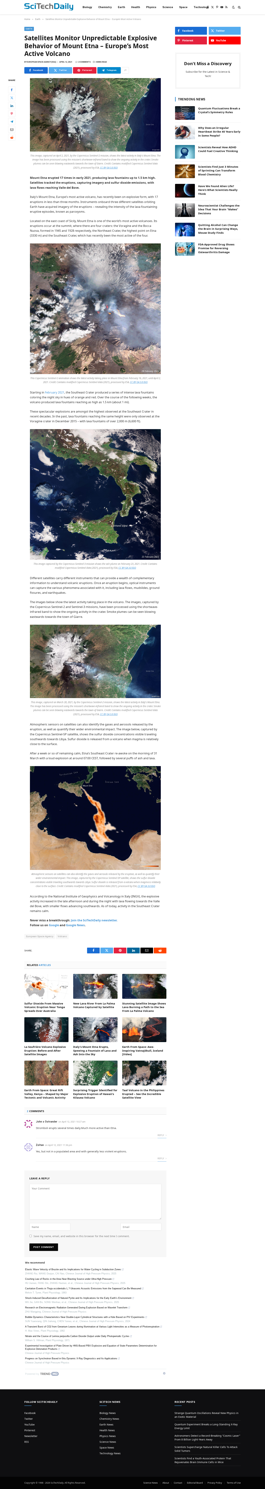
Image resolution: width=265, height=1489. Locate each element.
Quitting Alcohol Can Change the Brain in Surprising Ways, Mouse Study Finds (218, 228)
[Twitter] (11, 97)
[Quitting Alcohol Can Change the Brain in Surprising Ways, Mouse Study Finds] (185, 229)
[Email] (11, 129)
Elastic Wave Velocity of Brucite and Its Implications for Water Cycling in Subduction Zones (73, 1269)
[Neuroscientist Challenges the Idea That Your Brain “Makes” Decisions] (185, 210)
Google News (75, 925)
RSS (26, 1441)
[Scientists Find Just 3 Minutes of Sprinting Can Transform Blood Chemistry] (185, 171)
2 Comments (84, 62)
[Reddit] (11, 137)
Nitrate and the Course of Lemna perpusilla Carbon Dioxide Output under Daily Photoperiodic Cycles (77, 1336)
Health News (107, 1430)
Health (135, 7)
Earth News (106, 1424)
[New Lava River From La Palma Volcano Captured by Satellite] (95, 986)
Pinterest (29, 1430)
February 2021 (54, 392)
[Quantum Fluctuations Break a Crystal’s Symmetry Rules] (185, 113)
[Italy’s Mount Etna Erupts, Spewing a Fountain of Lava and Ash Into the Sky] (95, 1029)
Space (183, 7)
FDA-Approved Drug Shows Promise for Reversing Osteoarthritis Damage (216, 248)
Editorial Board (195, 1482)
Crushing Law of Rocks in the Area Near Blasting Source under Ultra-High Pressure (68, 1279)
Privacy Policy (214, 1482)
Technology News (110, 1453)
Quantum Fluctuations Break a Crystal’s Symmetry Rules (219, 110)
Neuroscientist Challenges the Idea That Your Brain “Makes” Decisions (219, 209)
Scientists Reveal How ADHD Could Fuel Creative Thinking (218, 149)
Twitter (28, 1418)
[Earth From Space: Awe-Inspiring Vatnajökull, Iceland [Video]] (144, 1029)
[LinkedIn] (11, 105)
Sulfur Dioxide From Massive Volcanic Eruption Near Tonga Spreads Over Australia (44, 1007)
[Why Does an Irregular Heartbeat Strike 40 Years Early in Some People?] (185, 132)
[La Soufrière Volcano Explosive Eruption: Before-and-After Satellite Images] (46, 1029)
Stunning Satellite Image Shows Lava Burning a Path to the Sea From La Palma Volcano (144, 1007)
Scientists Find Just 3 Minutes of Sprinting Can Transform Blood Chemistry (218, 170)
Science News (108, 1441)
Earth (121, 7)
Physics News (108, 1436)
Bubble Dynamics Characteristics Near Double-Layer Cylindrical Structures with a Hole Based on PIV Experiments (84, 1317)
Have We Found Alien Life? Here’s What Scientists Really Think (218, 190)
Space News (107, 1447)
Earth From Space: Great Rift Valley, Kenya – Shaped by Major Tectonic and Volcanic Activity (46, 1093)
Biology (87, 7)
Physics (151, 7)
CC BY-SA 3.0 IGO (109, 167)
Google (54, 925)
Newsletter (30, 1436)
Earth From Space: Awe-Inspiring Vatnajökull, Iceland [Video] (142, 1050)
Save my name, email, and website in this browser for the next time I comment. (82, 1236)
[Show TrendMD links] (164, 1373)
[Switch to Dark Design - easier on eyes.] (233, 7)
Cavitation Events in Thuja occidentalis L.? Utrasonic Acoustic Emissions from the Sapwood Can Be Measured (83, 1288)
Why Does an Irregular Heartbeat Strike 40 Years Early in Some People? (219, 131)
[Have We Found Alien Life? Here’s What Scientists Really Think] (185, 191)
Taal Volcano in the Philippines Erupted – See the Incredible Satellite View (143, 1093)
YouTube (29, 1424)
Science (167, 7)
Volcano (62, 936)
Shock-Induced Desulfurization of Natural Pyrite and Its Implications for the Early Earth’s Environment (78, 1298)
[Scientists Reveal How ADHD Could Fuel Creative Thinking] (185, 152)
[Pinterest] (11, 113)
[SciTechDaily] (48, 7)
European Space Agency (39, 936)
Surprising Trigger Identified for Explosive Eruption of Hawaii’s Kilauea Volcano (95, 1093)
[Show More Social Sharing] (125, 70)
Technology (201, 7)
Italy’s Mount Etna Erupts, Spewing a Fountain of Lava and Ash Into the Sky (95, 1050)
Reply (161, 1135)
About (165, 1482)
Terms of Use (234, 1482)
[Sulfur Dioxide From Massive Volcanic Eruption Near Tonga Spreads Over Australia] (46, 986)
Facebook (30, 1413)
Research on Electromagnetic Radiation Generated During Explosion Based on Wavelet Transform (76, 1307)
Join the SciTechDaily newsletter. (94, 920)
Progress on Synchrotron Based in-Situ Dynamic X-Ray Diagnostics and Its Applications (71, 1358)
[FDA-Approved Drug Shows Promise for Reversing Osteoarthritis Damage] (185, 249)
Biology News (108, 1413)
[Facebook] (11, 89)
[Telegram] (11, 121)
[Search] (239, 7)
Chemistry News (109, 1418)
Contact (178, 1482)
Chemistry (105, 7)
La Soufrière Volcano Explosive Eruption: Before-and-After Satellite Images (45, 1050)
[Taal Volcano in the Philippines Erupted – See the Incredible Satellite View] (144, 1073)
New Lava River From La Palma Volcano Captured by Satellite (94, 1005)
